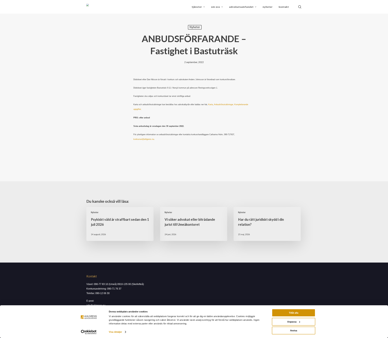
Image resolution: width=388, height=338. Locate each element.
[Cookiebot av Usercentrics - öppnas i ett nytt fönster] (88, 332)
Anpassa (291, 321)
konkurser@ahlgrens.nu (143, 139)
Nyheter (194, 27)
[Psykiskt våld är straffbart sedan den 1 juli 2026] (120, 224)
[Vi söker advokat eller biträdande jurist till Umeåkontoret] (193, 224)
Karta (210, 104)
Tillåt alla (293, 312)
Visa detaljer (115, 332)
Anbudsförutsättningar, (224, 104)
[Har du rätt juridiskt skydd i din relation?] (267, 224)
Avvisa (293, 330)
